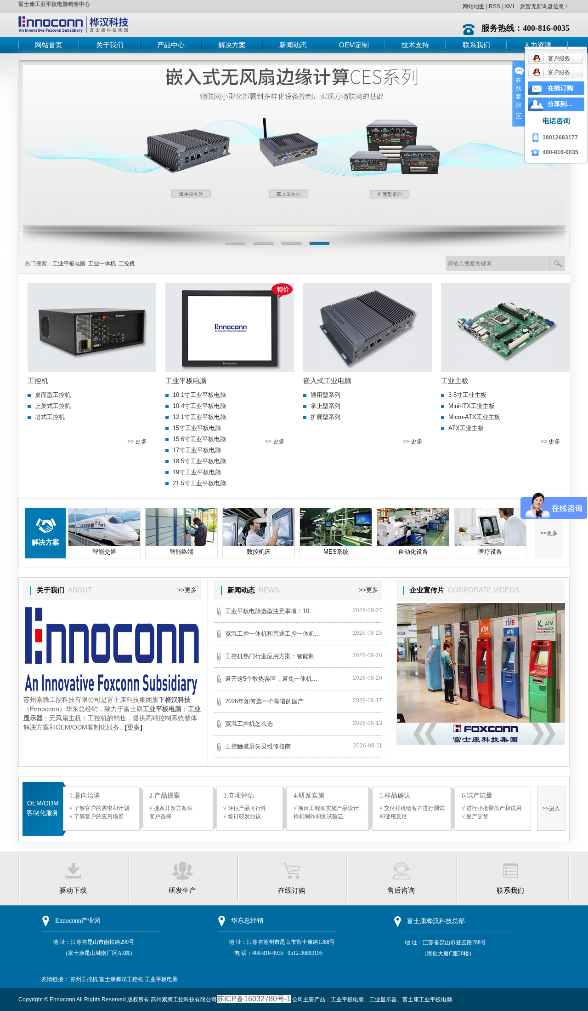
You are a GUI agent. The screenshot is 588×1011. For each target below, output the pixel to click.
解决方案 (232, 45)
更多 (133, 727)
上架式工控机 (53, 405)
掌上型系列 (325, 405)
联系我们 (476, 45)
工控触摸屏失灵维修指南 (258, 746)
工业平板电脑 (68, 263)
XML (510, 6)
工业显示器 (383, 999)
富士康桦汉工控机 (121, 979)
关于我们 (110, 45)
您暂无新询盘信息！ (545, 6)
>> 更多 (137, 441)
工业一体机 (102, 263)
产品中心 (171, 45)
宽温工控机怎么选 (249, 723)
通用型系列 (325, 394)
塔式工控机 (50, 417)
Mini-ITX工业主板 (471, 405)
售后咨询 (401, 890)
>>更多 (549, 533)
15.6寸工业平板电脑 (199, 439)
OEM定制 (354, 45)
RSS (494, 6)
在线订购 (291, 890)
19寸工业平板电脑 (197, 472)
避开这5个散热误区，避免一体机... (271, 678)
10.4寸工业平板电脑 (199, 405)
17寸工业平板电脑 (197, 450)
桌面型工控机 (53, 394)
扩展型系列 (325, 417)
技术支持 (415, 45)
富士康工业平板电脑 (427, 999)
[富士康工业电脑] (294, 143)
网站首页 (48, 45)
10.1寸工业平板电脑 (199, 394)
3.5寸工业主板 (467, 394)
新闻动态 (293, 45)
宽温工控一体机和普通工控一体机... (272, 633)
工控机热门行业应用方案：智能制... (272, 656)
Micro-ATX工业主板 (474, 417)
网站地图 (474, 6)
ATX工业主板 (466, 428)
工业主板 (455, 381)
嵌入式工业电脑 (327, 381)
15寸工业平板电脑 (197, 428)
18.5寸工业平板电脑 (199, 461)
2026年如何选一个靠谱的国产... (267, 701)
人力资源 (537, 45)
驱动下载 (73, 890)
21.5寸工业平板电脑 (199, 483)
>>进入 (551, 808)
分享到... (560, 104)
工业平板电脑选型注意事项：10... (270, 611)
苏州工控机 (84, 979)
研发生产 (182, 890)
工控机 (127, 263)
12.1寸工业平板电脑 (199, 417)
